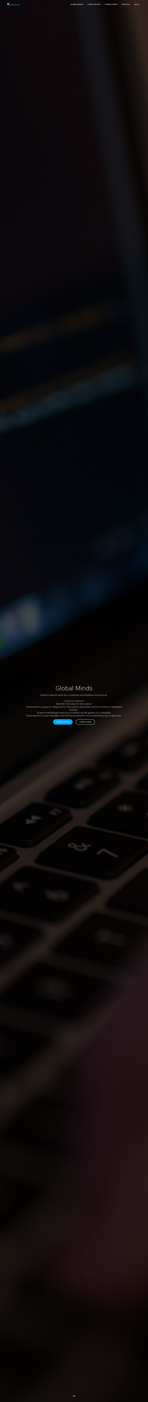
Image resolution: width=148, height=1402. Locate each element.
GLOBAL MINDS (76, 4)
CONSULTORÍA (111, 4)
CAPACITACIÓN (94, 4)
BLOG (136, 4)
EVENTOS (125, 4)
